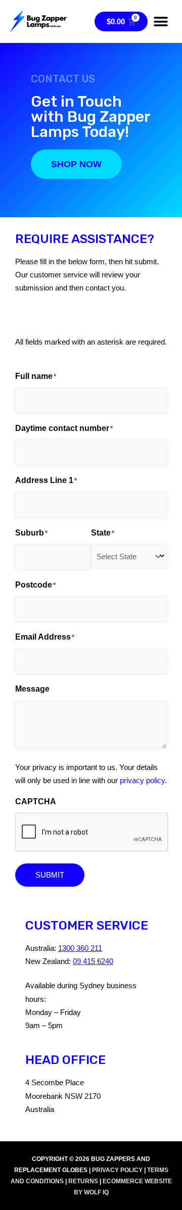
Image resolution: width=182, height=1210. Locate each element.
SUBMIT (49, 875)
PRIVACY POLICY (117, 1170)
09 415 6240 (93, 961)
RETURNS (83, 1181)
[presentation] (92, 832)
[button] (160, 21)
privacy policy (142, 781)
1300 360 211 (80, 948)
